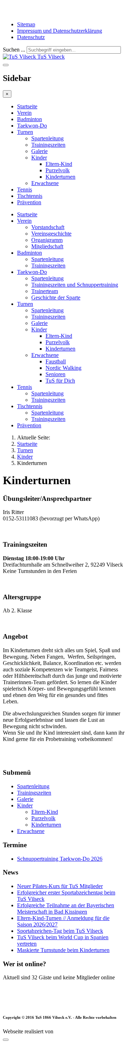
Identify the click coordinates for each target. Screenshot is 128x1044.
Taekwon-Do (32, 126)
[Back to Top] (6, 1040)
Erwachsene (45, 183)
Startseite (27, 106)
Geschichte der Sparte (55, 297)
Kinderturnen (60, 177)
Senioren (55, 374)
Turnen (25, 132)
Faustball (56, 361)
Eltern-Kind (59, 164)
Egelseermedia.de (74, 1031)
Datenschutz (31, 37)
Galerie (39, 151)
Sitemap (26, 24)
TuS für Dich (60, 381)
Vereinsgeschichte (51, 234)
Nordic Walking (63, 368)
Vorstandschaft (47, 227)
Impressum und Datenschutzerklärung (59, 31)
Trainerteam (44, 291)
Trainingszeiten (48, 145)
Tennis (24, 189)
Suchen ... (14, 50)
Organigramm (47, 240)
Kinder (39, 158)
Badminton (29, 119)
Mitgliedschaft (47, 246)
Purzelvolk (58, 170)
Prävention (29, 202)
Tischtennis (29, 196)
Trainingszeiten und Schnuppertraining (74, 285)
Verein (24, 113)
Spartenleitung (47, 138)
